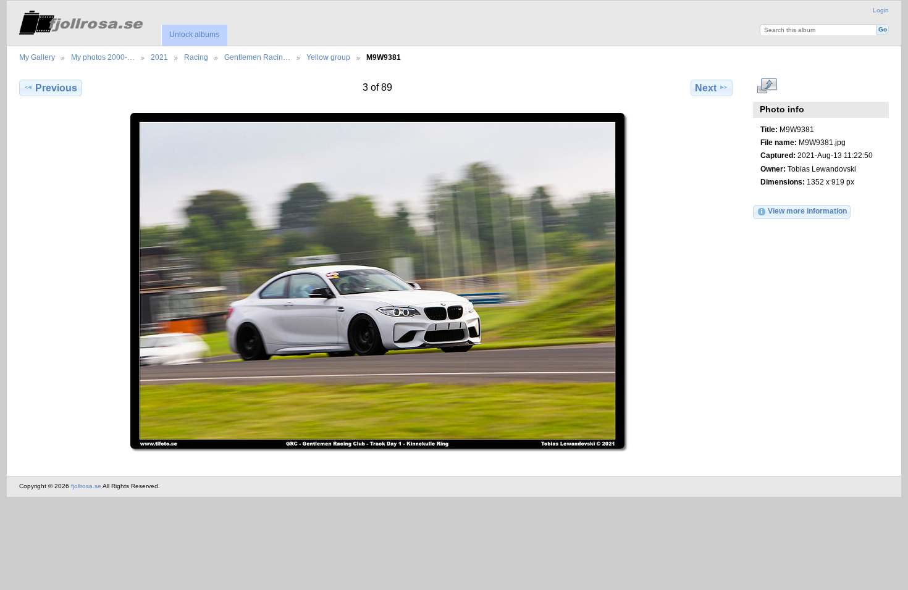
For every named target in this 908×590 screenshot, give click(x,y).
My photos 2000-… (103, 57)
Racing (196, 57)
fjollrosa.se (86, 486)
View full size (767, 86)
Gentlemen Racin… (257, 57)
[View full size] (377, 281)
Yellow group (328, 57)
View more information (807, 211)
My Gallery (37, 57)
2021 (159, 57)
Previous (56, 88)
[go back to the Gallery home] (81, 21)
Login (881, 10)
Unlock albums (194, 34)
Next (706, 88)
